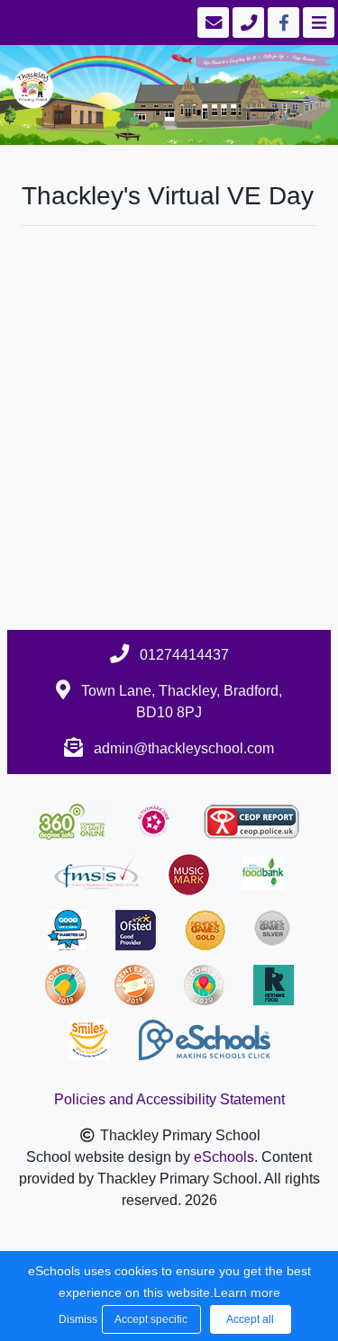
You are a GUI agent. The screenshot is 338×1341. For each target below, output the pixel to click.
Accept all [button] (250, 1319)
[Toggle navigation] (316, 22)
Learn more (247, 1292)
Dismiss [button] (76, 1319)
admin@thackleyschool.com (184, 748)
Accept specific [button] (150, 1319)
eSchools (224, 1157)
